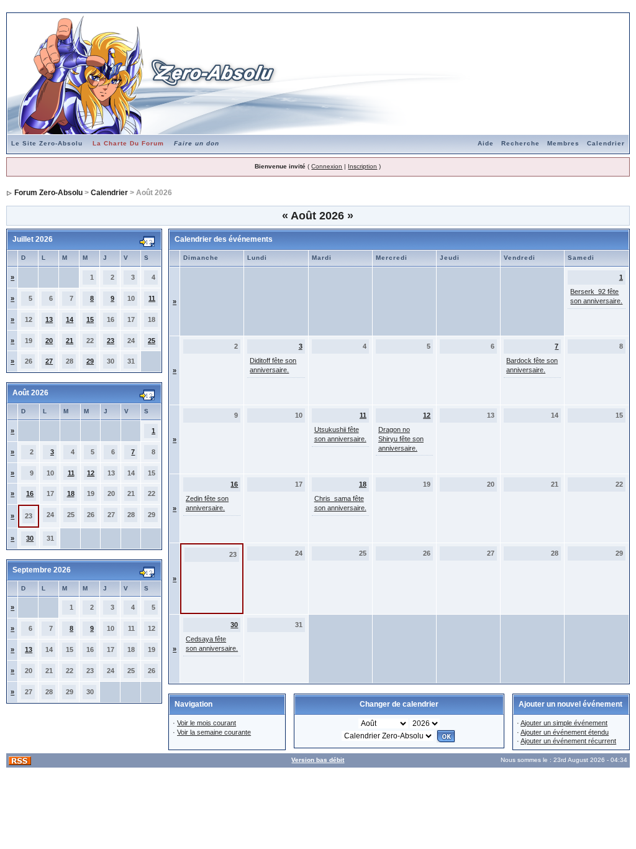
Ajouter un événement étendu (564, 732)
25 (151, 340)
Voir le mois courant (206, 723)
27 (49, 361)
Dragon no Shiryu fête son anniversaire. (401, 439)
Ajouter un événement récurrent (568, 741)
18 (71, 493)
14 (69, 319)
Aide (486, 143)
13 (49, 319)
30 (30, 538)
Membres (563, 143)
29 (90, 361)
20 (49, 340)
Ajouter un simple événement (563, 723)
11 (151, 298)
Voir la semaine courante (214, 732)
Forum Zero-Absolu (48, 192)
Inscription (362, 166)
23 (110, 340)
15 (90, 319)
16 (30, 493)
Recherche (520, 143)
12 (90, 473)
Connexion (326, 166)
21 (69, 340)
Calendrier (606, 143)
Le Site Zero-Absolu (47, 143)
